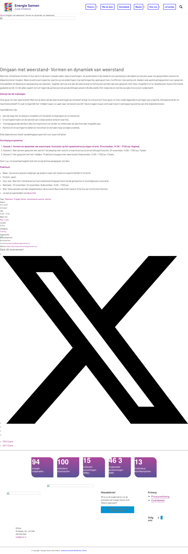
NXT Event (8, 445)
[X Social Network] (95, 422)
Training (3, 231)
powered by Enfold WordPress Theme (74, 550)
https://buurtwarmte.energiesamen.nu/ (22, 246)
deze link (31, 193)
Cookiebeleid (157, 500)
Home (2, 15)
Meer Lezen (4, 220)
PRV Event (8, 441)
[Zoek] (181, 7)
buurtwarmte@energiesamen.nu (17, 243)
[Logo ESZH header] (21, 7)
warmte (48, 199)
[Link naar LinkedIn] (162, 517)
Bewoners (9, 199)
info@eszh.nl (21, 537)
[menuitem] (91, 7)
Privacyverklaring (160, 496)
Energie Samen (20, 199)
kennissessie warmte (35, 199)
